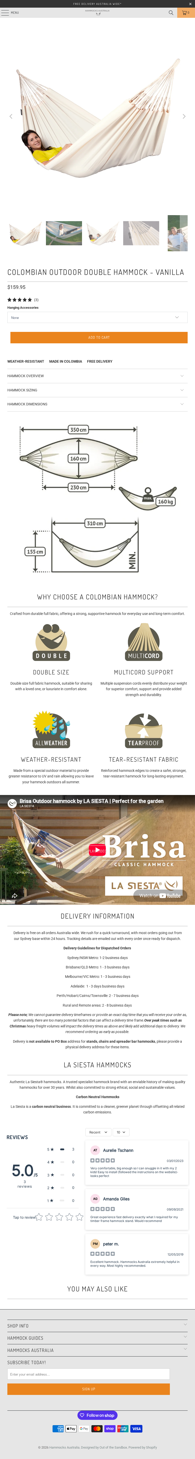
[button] (61, 1149)
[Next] (184, 116)
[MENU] (2, 13)
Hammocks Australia (64, 1447)
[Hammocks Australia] (97, 13)
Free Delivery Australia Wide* (97, 3)
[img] (102, 1161)
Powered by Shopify (142, 1447)
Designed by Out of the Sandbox (104, 1447)
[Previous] (11, 116)
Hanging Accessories (23, 308)
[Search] (171, 13)
